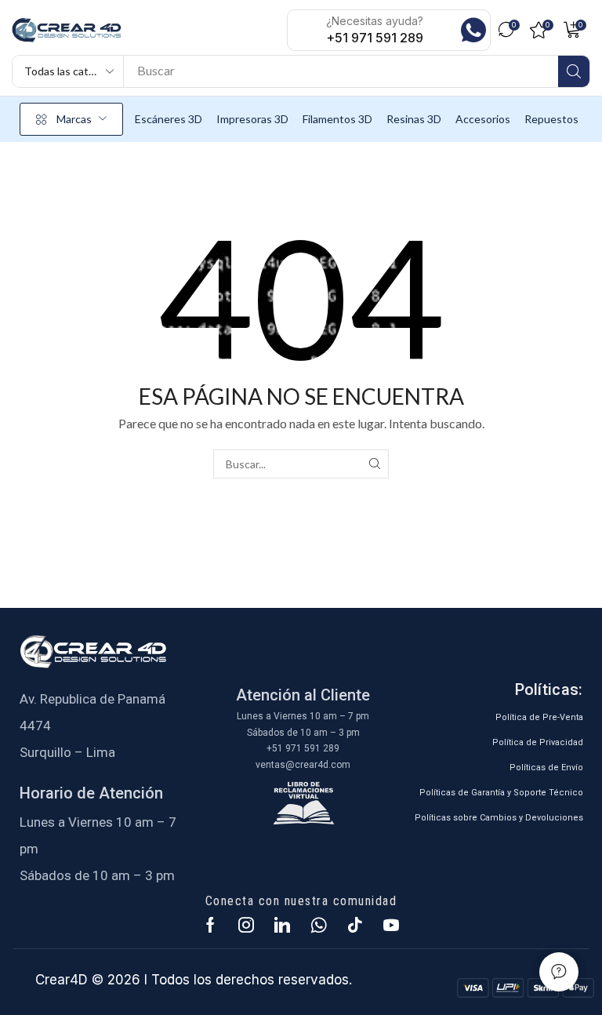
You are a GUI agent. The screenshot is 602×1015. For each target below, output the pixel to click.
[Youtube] (391, 925)
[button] (509, 30)
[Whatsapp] (318, 925)
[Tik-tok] (355, 925)
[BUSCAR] (374, 463)
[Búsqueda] (573, 71)
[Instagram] (246, 925)
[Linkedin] (282, 925)
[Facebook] (210, 925)
